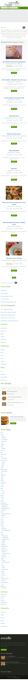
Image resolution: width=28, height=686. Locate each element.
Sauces (16, 117)
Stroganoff (3, 510)
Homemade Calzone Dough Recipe (14, 62)
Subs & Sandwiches (4, 582)
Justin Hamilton (3, 317)
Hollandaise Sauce (5, 539)
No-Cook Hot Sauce (4, 293)
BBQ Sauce (3, 544)
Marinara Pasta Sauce (14, 134)
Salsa (2, 532)
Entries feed (3, 374)
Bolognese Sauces (16, 31)
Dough (24, 36)
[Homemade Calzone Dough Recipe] (14, 52)
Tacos (2, 499)
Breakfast (8, 33)
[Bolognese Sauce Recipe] (14, 249)
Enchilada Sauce (19, 37)
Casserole (15, 33)
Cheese (19, 33)
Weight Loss (3, 586)
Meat (13, 152)
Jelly (2, 484)
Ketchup (2, 486)
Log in (2, 371)
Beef (8, 31)
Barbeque (2, 349)
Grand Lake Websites (16, 677)
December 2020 (4, 328)
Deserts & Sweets (9, 36)
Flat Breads (3, 437)
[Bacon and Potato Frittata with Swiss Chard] (14, 193)
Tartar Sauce (3, 556)
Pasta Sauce (15, 135)
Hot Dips (2, 480)
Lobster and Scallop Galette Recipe (14, 397)
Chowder (13, 34)
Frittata (13, 206)
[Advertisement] (14, 19)
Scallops (3, 567)
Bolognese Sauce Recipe (14, 258)
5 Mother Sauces (4, 535)
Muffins (2, 501)
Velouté (3, 541)
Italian (21, 63)
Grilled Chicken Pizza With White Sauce (15, 402)
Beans (2, 432)
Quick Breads (3, 441)
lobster (2, 565)
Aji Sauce (3, 542)
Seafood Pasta (4, 506)
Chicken (22, 33)
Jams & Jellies (3, 482)
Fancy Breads (3, 475)
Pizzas (14, 63)
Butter (11, 33)
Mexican (2, 495)
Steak (3, 491)
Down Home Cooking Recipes (12, 676)
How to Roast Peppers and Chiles (7, 296)
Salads (13, 99)
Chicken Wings (3, 454)
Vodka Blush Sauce (11, 315)
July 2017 (2, 333)
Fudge (2, 465)
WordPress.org (3, 380)
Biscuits (11, 31)
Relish (2, 517)
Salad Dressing (4, 471)
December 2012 (4, 339)
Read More (13, 423)
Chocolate (9, 34)
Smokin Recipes (4, 290)
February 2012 (3, 342)
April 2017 (2, 336)
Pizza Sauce (3, 555)
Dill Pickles (20, 36)
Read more (14, 72)
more (25, 420)
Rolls (2, 442)
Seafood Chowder (5, 562)
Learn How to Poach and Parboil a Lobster (8, 301)
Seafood (2, 361)
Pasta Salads (3, 528)
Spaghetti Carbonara (5, 508)
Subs (2, 584)
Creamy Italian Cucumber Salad (14, 98)
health (2, 352)
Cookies (16, 34)
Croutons (4, 36)
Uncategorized (3, 364)
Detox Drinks (15, 36)
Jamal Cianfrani (3, 320)
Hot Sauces (3, 548)
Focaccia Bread (4, 439)
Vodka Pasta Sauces (6, 553)
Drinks (14, 37)
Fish (2, 564)
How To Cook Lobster (5, 299)
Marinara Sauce (14, 116)
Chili (6, 34)
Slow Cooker (3, 575)
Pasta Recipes (15, 260)
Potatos (2, 521)
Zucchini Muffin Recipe (12, 391)
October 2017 (3, 596)
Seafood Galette (4, 569)
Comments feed (4, 377)
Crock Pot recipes (22, 34)
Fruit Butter (3, 448)
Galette (2, 478)
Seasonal (2, 571)
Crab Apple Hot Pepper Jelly (13, 320)
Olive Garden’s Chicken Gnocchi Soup (14, 80)
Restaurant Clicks (4, 312)
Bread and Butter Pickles (6, 513)
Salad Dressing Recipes (5, 530)
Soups (13, 81)
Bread (22, 31)
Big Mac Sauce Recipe (8, 309)
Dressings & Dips (9, 37)
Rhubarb (2, 523)
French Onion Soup (5, 578)
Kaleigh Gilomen (4, 315)
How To (2, 355)
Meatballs (14, 168)
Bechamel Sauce (4, 31)
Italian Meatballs (14, 150)
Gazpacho (3, 580)
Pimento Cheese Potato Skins (17, 416)
